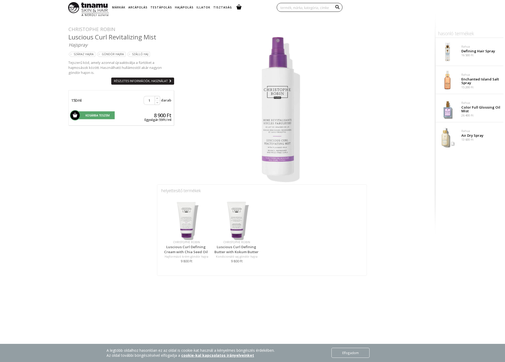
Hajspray (78, 45)
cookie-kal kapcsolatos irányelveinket (217, 355)
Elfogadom (350, 353)
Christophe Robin (91, 29)
